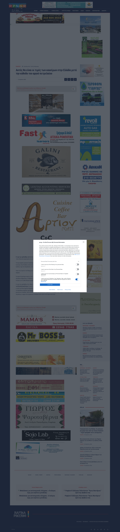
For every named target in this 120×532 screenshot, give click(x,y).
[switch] (77, 264)
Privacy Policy (68, 289)
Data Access (60, 289)
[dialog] (60, 266)
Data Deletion (52, 289)
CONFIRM (50, 284)
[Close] (84, 242)
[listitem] (60, 261)
